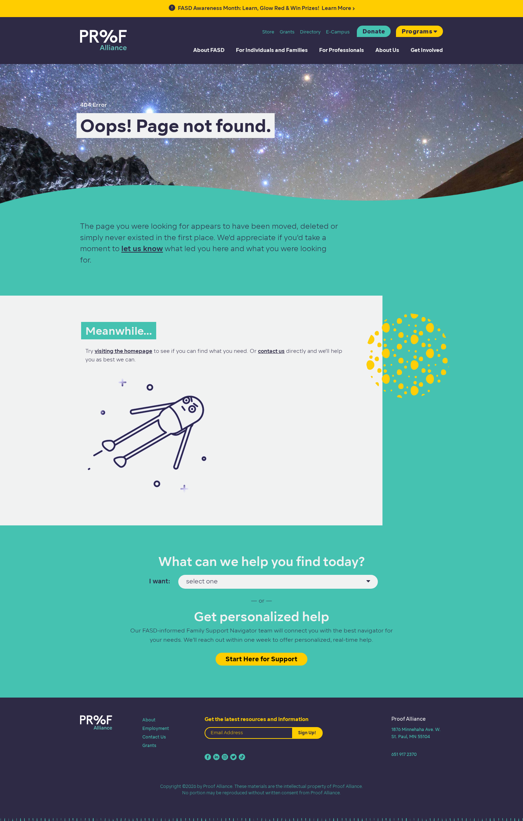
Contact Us (154, 737)
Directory (310, 32)
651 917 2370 (404, 754)
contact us (271, 351)
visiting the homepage (123, 351)
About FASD (208, 50)
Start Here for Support (261, 659)
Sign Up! (307, 732)
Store (268, 32)
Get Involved (427, 50)
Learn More (264, 8)
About (148, 719)
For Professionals (341, 50)
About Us (387, 50)
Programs (417, 31)
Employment (155, 728)
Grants (287, 32)
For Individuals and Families (272, 50)
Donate (374, 31)
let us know (142, 248)
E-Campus (338, 32)
